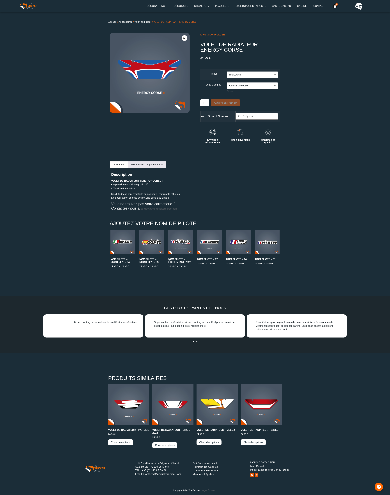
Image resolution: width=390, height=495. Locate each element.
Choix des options (120, 442)
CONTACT (319, 6)
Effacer (230, 91)
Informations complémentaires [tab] (147, 164)
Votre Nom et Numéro (214, 115)
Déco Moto (181, 6)
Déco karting (156, 6)
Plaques (221, 6)
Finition (213, 74)
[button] (184, 38)
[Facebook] (252, 475)
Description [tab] (119, 164)
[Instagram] (256, 475)
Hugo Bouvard (208, 490)
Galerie (302, 6)
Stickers (200, 6)
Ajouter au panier (225, 103)
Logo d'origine (213, 85)
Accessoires (125, 21)
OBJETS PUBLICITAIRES (249, 6)
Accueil (112, 21)
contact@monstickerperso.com (159, 208)
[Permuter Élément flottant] (379, 487)
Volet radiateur (142, 21)
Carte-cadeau (281, 6)
